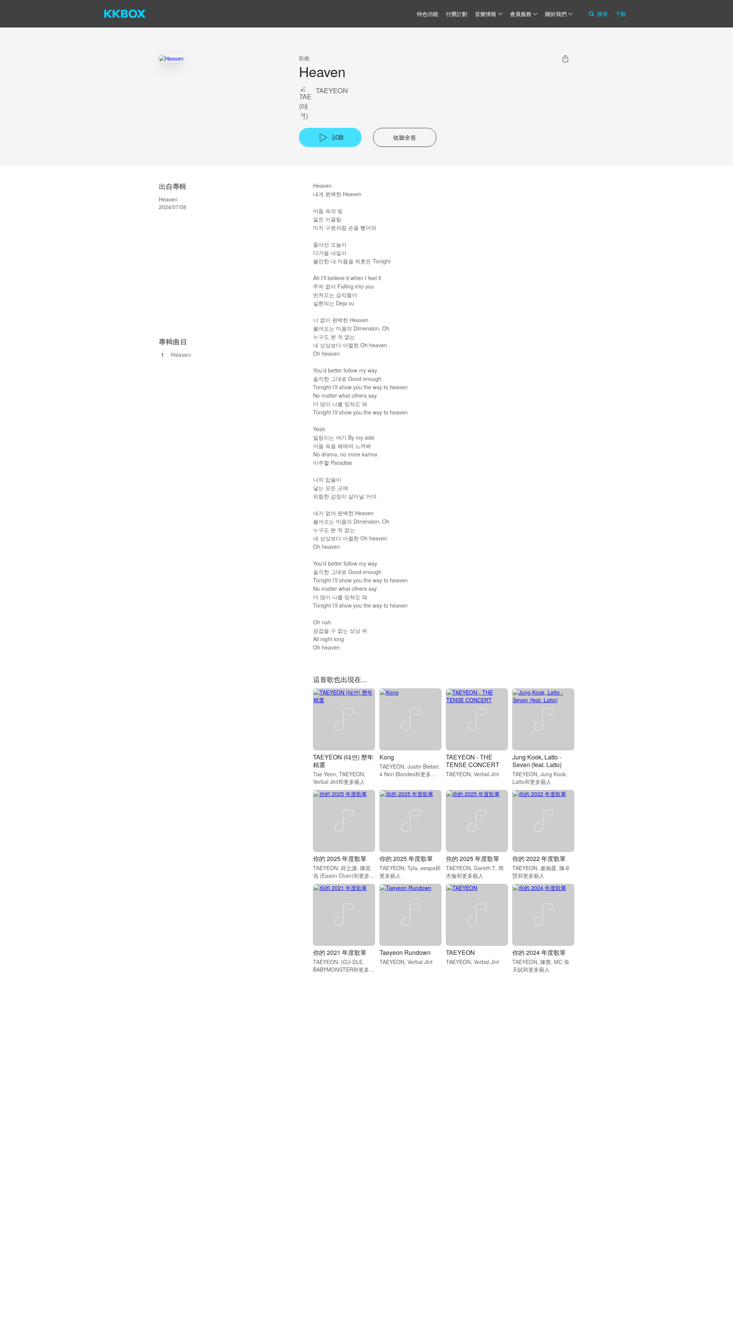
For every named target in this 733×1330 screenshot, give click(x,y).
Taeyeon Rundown (405, 952)
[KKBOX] (124, 13)
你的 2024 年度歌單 (539, 952)
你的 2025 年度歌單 (339, 858)
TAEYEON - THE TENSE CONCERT (472, 761)
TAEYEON (332, 90)
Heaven (181, 354)
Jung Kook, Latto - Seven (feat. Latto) (537, 761)
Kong (386, 757)
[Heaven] (171, 58)
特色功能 (427, 14)
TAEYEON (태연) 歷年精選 (343, 761)
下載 (620, 14)
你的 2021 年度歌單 (339, 952)
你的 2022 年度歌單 (539, 858)
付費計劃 (456, 14)
